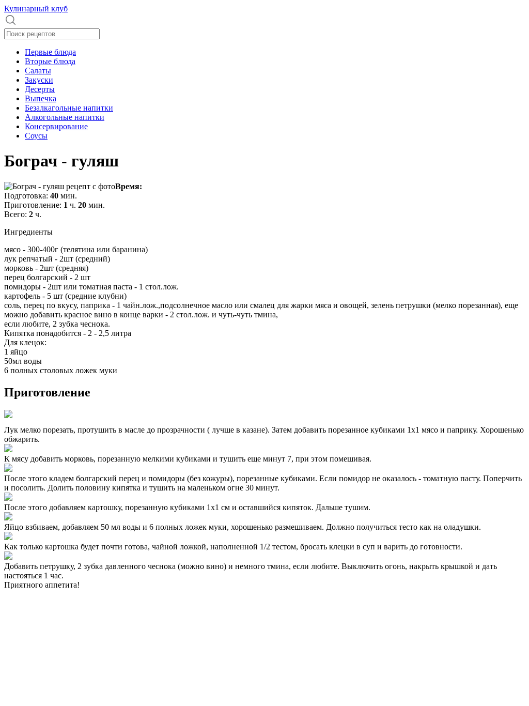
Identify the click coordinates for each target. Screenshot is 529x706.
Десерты (40, 89)
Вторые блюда (50, 61)
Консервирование (56, 126)
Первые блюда (50, 52)
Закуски (39, 79)
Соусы (36, 135)
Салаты (38, 70)
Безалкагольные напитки (69, 107)
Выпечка (40, 98)
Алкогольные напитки (64, 117)
